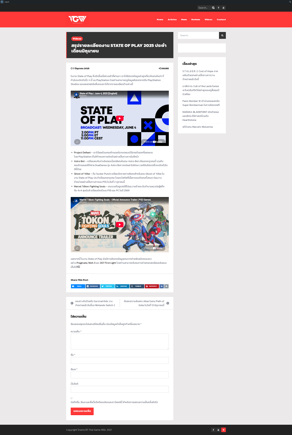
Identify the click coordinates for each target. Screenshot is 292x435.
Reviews (195, 19)
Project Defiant (82, 152)
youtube (223, 7)
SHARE (165, 68)
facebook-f (218, 7)
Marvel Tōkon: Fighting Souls (89, 186)
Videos (208, 19)
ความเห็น (76, 331)
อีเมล (74, 369)
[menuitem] (2, 2)
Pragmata (82, 263)
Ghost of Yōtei (82, 174)
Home (160, 19)
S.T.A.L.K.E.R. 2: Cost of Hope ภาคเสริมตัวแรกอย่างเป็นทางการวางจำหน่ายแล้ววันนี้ (200, 75)
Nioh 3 (91, 263)
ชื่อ (73, 355)
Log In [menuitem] (7, 2)
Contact (221, 19)
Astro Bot (79, 161)
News (184, 19)
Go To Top (223, 430)
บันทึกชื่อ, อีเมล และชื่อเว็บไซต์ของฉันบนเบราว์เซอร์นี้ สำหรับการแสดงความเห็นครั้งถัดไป (114, 402)
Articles (172, 19)
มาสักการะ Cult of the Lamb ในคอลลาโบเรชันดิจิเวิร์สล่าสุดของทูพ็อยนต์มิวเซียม (200, 90)
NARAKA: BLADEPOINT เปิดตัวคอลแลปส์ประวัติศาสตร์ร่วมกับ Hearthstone (200, 116)
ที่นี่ (78, 267)
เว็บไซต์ (74, 384)
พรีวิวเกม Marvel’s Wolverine (197, 127)
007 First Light (108, 263)
